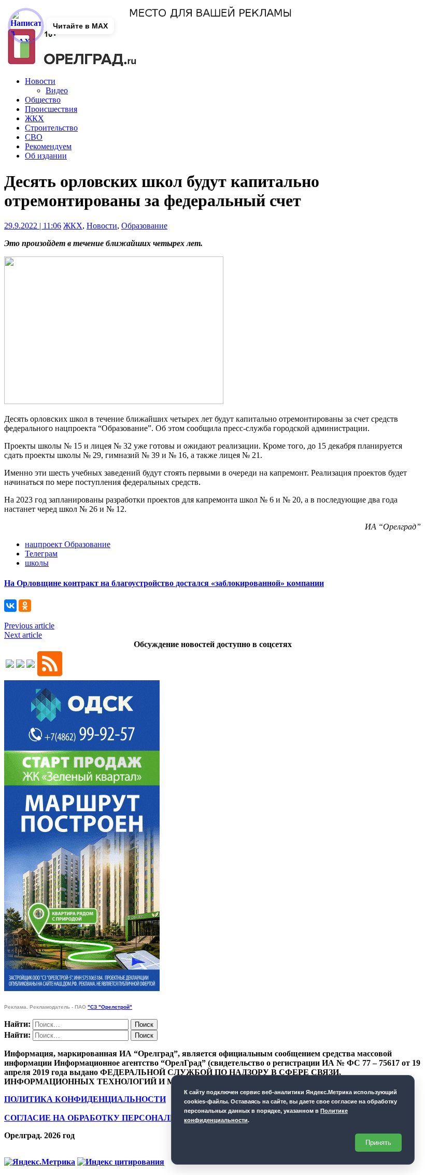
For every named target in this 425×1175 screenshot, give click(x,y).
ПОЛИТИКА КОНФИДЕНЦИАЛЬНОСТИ (85, 1099)
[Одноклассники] (25, 605)
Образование (144, 225)
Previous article (29, 625)
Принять (378, 1143)
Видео (57, 90)
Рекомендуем (48, 146)
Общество (43, 99)
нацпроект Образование (67, 544)
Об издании (46, 155)
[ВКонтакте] (10, 605)
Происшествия (51, 109)
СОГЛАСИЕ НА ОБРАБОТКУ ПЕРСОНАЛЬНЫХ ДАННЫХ (120, 1117)
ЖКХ (34, 118)
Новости (40, 81)
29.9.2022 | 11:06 (32, 225)
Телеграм (41, 553)
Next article (23, 635)
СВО (33, 137)
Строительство (51, 127)
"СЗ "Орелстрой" (110, 1007)
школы (37, 562)
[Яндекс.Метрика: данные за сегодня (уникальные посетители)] (39, 1162)
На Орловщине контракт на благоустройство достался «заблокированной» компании (164, 583)
